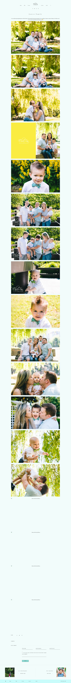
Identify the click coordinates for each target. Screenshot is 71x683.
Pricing (29, 5)
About (47, 5)
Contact (42, 5)
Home (21, 5)
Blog (24, 5)
